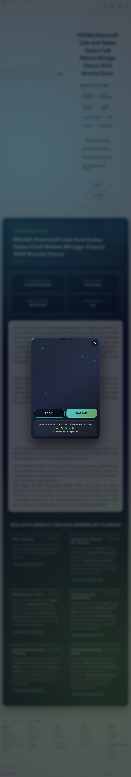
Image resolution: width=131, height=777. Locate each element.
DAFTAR (81, 413)
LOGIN (49, 413)
